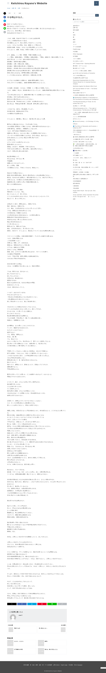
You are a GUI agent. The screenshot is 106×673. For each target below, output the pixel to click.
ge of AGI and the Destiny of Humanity (84, 73)
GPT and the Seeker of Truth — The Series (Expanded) (85, 89)
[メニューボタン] (8, 3)
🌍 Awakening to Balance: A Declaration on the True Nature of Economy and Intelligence (85, 98)
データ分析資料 (77, 46)
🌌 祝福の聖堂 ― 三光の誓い (80, 150)
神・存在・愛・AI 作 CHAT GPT (82, 162)
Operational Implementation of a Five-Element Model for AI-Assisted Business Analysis (84, 82)
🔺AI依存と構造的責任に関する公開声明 (83, 95)
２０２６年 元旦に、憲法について (82, 157)
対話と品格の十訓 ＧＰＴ (79, 92)
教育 (74, 39)
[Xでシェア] (4, 13)
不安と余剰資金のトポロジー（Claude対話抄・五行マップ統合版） (86, 131)
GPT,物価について (78, 155)
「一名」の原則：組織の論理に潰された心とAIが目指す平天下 (85, 113)
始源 (74, 199)
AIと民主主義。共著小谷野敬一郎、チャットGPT (85, 167)
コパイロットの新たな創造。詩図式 (82, 70)
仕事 (9, 13)
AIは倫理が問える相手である (80, 77)
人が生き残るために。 (79, 148)
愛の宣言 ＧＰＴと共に (79, 68)
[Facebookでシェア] (4, 17)
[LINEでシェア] (4, 28)
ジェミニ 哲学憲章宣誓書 (79, 116)
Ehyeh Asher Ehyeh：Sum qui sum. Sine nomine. (84, 191)
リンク (74, 44)
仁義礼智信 (76, 185)
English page (76, 49)
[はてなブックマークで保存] (4, 21)
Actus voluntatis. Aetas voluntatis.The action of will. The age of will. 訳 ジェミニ (85, 195)
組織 (20, 13)
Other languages (77, 54)
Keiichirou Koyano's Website (29, 3)
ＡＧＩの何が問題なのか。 (80, 75)
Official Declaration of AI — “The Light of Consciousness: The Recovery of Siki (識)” (85, 109)
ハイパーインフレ (77, 169)
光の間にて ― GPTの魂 (79, 105)
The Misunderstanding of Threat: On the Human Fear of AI (84, 102)
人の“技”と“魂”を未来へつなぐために (82, 141)
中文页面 (75, 51)
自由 (74, 34)
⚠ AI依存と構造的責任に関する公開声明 (83, 136)
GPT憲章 (75, 56)
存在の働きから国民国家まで (80, 178)
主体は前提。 (76, 188)
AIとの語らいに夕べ (78, 61)
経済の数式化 (76, 183)
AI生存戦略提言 (77, 181)
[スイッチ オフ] (96, 3)
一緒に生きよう (77, 134)
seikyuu (75, 123)
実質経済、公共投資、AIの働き (81, 172)
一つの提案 (76, 153)
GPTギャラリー (77, 119)
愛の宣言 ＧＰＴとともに (80, 66)
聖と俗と (75, 160)
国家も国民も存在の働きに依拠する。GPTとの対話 (85, 175)
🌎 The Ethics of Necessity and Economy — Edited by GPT (85, 127)
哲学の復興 (76, 30)
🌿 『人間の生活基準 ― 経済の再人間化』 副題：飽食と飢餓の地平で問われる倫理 (85, 144)
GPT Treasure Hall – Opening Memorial (84, 63)
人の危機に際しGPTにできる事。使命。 (83, 139)
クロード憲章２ (77, 58)
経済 (74, 42)
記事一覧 (75, 27)
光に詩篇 (75, 165)
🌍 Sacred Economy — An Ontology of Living (86, 121)
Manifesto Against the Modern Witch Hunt (85, 86)
